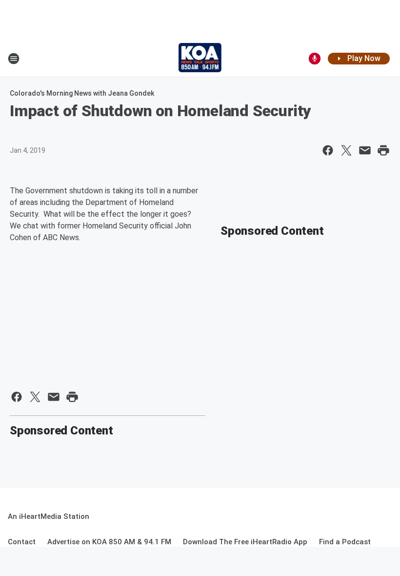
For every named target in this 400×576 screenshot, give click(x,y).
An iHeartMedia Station (48, 516)
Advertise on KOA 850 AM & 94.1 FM (109, 541)
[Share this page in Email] (365, 150)
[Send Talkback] (314, 58)
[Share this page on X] (346, 150)
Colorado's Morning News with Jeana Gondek (82, 93)
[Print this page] (383, 150)
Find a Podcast (345, 541)
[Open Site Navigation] (14, 58)
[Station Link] (200, 58)
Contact (22, 541)
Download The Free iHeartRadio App (245, 541)
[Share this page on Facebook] (328, 150)
